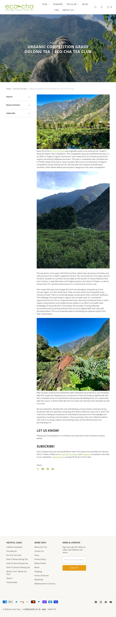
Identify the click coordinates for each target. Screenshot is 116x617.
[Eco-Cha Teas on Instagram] (100, 602)
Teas (44, 4)
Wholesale (38, 579)
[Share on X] (38, 469)
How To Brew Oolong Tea (17, 559)
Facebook (73, 454)
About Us (68, 10)
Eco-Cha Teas (15, 609)
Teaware (58, 4)
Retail (36, 567)
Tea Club (71, 4)
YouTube (64, 454)
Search (9, 578)
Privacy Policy (40, 559)
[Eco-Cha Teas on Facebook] (95, 602)
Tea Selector (11, 551)
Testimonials (11, 582)
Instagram (86, 454)
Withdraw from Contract (44, 583)
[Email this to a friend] (52, 469)
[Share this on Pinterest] (47, 469)
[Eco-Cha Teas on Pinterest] (105, 602)
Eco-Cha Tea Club (20, 89)
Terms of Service (41, 575)
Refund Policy (40, 563)
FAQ (57, 10)
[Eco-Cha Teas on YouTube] (110, 602)
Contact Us (39, 551)
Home (8, 89)
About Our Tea (40, 547)
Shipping (38, 571)
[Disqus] (73, 499)
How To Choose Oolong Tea (18, 567)
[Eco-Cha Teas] (19, 7)
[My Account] (102, 7)
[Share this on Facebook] (42, 469)
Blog (85, 4)
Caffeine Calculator (14, 547)
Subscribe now (58, 457)
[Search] (95, 7)
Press (36, 555)
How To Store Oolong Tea (17, 563)
